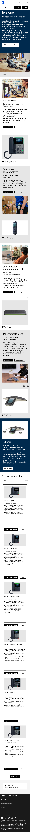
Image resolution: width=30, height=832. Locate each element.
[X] (12, 818)
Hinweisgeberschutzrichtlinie (7, 825)
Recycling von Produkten (12, 820)
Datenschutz (4, 821)
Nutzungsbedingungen (22, 823)
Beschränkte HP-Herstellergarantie (15, 824)
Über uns (3, 799)
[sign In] (24, 2)
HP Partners (4, 811)
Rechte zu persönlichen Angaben (8, 823)
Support (3, 807)
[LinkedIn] (2, 818)
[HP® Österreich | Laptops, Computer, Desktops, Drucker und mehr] (3, 2)
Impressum (3, 824)
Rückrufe (3, 820)
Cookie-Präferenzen (12, 821)
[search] (20, 2)
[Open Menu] (27, 2)
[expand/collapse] (7, 75)
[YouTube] (15, 818)
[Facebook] (5, 818)
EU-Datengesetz (19, 825)
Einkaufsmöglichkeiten (6, 803)
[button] (24, 132)
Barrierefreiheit (22, 820)
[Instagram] (9, 818)
